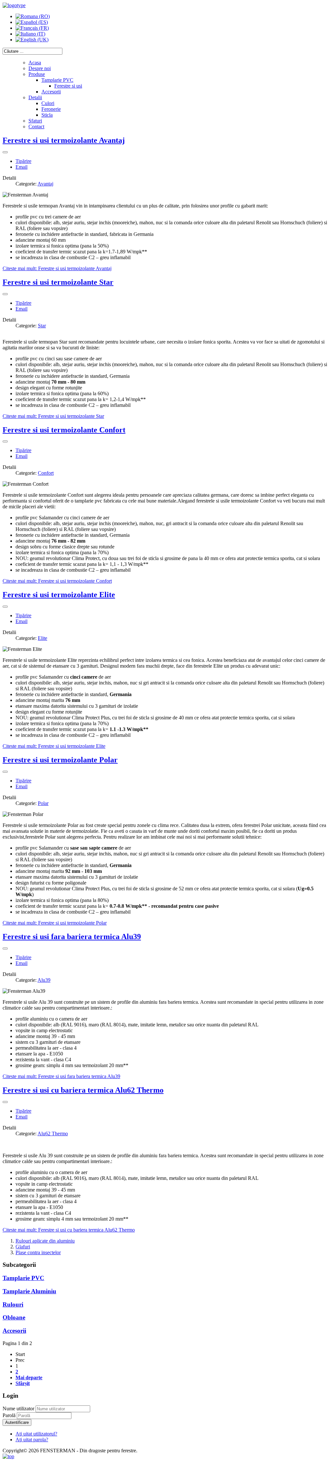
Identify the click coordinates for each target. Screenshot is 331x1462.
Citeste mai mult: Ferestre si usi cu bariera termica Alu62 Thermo (69, 1230)
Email (21, 167)
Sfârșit (23, 1383)
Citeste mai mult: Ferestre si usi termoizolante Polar (55, 923)
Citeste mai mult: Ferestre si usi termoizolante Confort (57, 581)
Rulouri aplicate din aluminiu (45, 1241)
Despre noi (39, 68)
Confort (46, 473)
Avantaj (45, 183)
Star (42, 325)
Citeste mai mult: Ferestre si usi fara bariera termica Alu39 (61, 1076)
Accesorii (51, 91)
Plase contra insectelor (38, 1252)
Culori (47, 103)
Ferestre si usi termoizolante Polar (60, 760)
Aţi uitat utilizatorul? (36, 1433)
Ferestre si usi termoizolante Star (58, 282)
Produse (36, 74)
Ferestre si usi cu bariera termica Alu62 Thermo (83, 1090)
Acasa (34, 62)
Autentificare (17, 1422)
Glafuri (23, 1246)
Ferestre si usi (68, 86)
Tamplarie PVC (57, 80)
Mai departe (29, 1377)
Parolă (10, 1415)
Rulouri (13, 1304)
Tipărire (23, 161)
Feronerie (51, 109)
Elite (42, 638)
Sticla (47, 115)
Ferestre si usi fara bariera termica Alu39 (72, 936)
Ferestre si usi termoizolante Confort (64, 430)
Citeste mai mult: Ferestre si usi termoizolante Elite (54, 746)
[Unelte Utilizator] (5, 152)
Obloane (14, 1317)
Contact (36, 126)
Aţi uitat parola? (32, 1439)
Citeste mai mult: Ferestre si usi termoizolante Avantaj (57, 268)
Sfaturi (35, 120)
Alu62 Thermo (52, 1133)
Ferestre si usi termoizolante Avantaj (64, 140)
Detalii (35, 97)
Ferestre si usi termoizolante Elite (59, 594)
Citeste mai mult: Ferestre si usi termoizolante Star (53, 416)
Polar (43, 803)
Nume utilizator (18, 1408)
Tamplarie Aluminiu (29, 1291)
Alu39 (43, 980)
